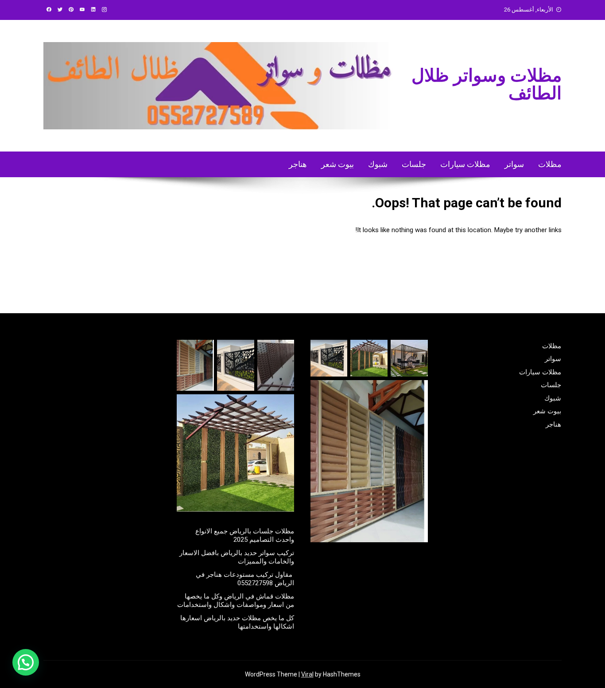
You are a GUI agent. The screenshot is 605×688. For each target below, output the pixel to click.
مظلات (550, 164)
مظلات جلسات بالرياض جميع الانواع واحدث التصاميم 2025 (244, 535)
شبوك (378, 164)
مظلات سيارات (465, 164)
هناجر (298, 164)
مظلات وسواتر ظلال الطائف (486, 84)
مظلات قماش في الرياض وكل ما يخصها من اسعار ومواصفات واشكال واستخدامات (235, 600)
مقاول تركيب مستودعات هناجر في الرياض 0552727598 (245, 579)
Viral (307, 674)
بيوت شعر (337, 164)
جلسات (414, 164)
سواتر (514, 164)
